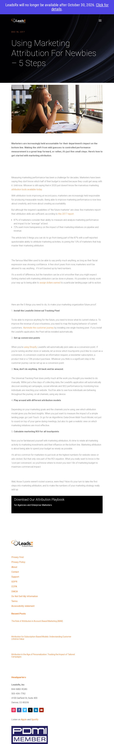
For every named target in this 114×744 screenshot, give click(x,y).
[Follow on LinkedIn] (36, 710)
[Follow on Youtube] (41, 710)
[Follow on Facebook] (19, 710)
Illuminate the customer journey (38, 327)
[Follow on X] (30, 710)
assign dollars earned (50, 282)
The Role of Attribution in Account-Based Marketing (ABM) (37, 621)
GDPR (14, 581)
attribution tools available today (26, 189)
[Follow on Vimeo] (25, 710)
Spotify (34, 719)
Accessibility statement (22, 606)
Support (15, 576)
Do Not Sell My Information (24, 596)
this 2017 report (66, 214)
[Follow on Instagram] (13, 710)
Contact (15, 572)
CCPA (14, 586)
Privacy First (17, 557)
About (14, 567)
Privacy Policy (18, 562)
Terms (14, 601)
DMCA (14, 591)
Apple (24, 719)
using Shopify (30, 347)
